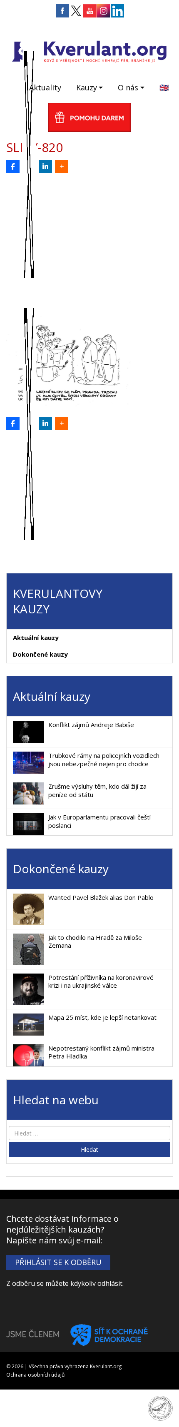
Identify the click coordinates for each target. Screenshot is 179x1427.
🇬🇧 (164, 87)
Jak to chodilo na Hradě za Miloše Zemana (95, 941)
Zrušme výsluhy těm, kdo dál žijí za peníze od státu (97, 790)
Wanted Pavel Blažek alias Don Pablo (101, 897)
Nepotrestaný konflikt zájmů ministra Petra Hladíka (101, 1052)
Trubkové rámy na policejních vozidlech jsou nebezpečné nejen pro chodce (103, 759)
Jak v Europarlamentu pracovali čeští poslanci (99, 821)
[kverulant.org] (89, 51)
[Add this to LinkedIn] (45, 166)
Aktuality (45, 87)
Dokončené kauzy (40, 654)
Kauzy (86, 87)
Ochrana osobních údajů (35, 1374)
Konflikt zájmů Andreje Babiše (91, 724)
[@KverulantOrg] (29, 166)
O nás (128, 87)
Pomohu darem (89, 117)
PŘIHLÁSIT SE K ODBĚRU (58, 1262)
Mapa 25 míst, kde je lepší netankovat (102, 1017)
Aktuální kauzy (36, 637)
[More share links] (61, 166)
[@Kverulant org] (13, 166)
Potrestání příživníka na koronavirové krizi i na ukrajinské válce (101, 981)
